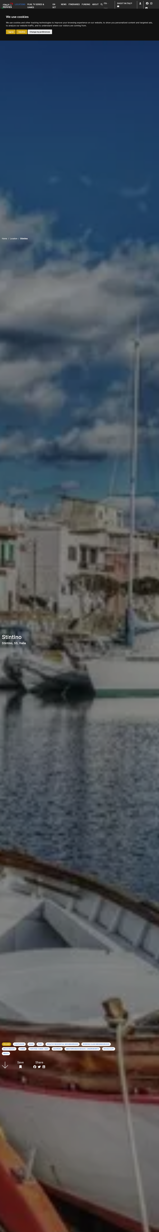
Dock (31, 1044)
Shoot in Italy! (125, 3)
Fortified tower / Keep (39, 1049)
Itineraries (74, 4)
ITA (105, 3)
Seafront (57, 1049)
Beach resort (9, 1049)
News (63, 4)
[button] (102, 4)
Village (6, 1044)
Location (13, 238)
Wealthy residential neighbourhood (62, 1044)
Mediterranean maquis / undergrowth (82, 1049)
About (95, 4)
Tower (22, 1049)
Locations (20, 4)
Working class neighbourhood (96, 1044)
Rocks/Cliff (109, 1049)
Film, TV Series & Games (35, 6)
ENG (106, 8)
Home (4, 238)
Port (40, 1044)
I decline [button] (21, 32)
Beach (6, 1053)
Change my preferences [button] (40, 32)
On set (54, 6)
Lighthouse (19, 1044)
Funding (86, 4)
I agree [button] (11, 32)
